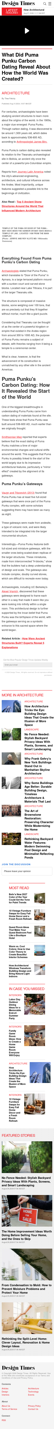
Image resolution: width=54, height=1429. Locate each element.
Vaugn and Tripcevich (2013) (18, 492)
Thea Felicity (10, 98)
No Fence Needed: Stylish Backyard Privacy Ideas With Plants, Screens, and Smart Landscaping (38, 741)
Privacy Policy (27, 1377)
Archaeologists (10, 271)
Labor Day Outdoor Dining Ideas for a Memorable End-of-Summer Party (15, 1009)
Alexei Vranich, (10, 591)
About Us (6, 1405)
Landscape (31, 729)
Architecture (16, 92)
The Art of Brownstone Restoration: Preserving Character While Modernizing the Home (39, 820)
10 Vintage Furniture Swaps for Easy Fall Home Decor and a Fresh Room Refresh (20, 914)
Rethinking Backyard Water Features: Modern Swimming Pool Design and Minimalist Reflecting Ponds (39, 848)
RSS (4, 1420)
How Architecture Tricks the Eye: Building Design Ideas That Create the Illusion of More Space (39, 715)
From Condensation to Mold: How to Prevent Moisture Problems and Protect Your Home (27, 1289)
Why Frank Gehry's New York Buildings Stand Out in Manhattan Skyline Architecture (37, 765)
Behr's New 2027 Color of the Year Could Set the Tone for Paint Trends (19, 898)
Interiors (15, 995)
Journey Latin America (30, 171)
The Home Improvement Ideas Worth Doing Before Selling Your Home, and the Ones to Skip (27, 1235)
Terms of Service (9, 1409)
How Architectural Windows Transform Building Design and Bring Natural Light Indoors (20, 971)
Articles (5, 1388)
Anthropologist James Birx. (32, 141)
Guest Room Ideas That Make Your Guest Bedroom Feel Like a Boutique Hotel (20, 932)
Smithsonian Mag (12, 437)
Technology (33, 1391)
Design (5, 1391)
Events (31, 1394)
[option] (38, 11)
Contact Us (33, 1409)
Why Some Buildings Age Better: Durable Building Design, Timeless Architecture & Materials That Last (38, 792)
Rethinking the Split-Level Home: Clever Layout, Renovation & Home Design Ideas (26, 1342)
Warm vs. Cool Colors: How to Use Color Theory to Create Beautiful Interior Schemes (19, 952)
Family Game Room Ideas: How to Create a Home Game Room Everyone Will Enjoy (15, 1043)
